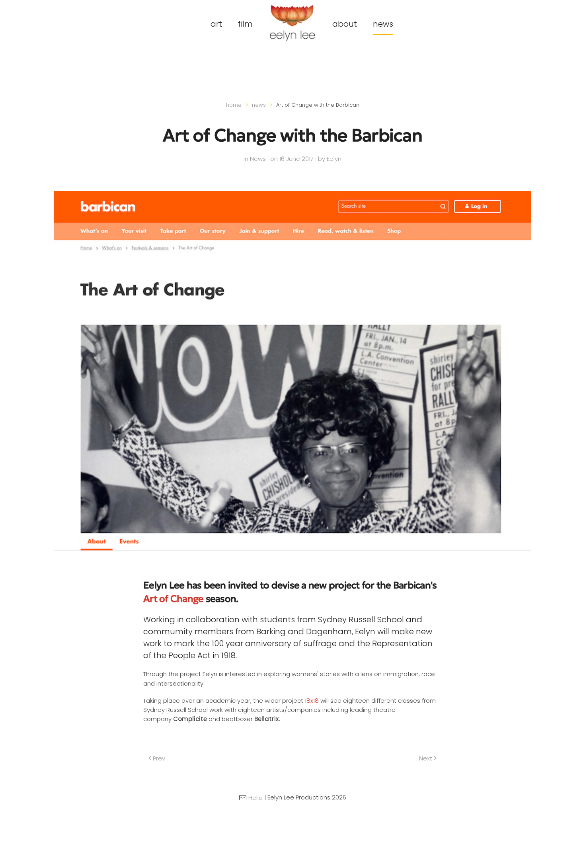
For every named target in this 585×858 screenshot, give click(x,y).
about (344, 23)
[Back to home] (292, 22)
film (245, 23)
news (383, 23)
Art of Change (173, 599)
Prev (159, 758)
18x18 (312, 700)
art (216, 23)
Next (425, 758)
